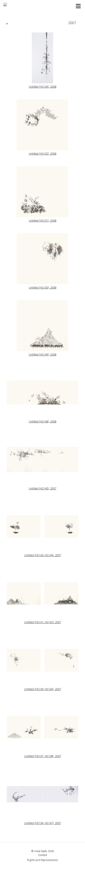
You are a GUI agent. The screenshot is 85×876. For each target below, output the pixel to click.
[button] (7, 24)
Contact (42, 855)
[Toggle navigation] (78, 6)
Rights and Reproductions (42, 860)
